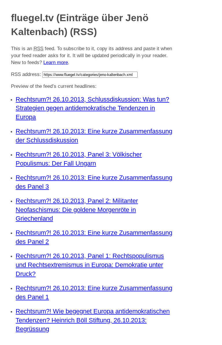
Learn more (55, 62)
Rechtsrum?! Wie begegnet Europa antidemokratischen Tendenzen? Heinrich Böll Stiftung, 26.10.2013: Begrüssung (93, 320)
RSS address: (26, 74)
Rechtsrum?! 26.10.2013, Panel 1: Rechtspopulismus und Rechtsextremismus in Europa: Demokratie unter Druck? (90, 264)
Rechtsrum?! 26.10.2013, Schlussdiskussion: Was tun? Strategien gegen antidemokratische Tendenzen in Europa (92, 108)
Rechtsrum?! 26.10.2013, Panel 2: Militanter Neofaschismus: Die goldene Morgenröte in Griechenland (77, 209)
